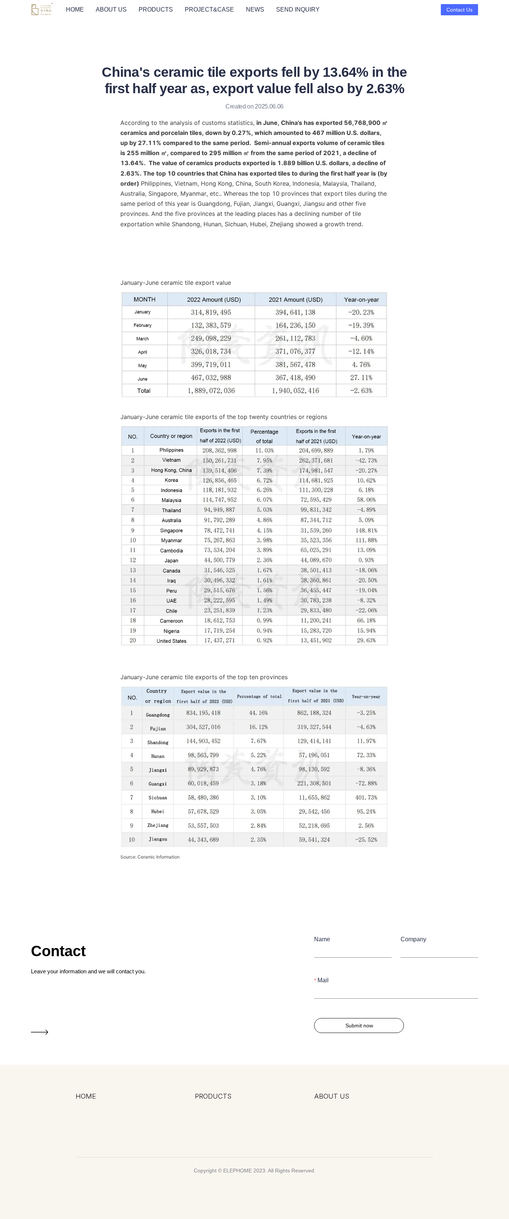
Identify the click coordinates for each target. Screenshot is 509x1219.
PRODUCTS (156, 9)
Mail (323, 980)
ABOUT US (111, 9)
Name (322, 939)
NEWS (255, 9)
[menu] (250, 9)
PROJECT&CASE (209, 9)
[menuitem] (75, 9)
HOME (75, 9)
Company (413, 939)
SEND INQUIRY (298, 9)
